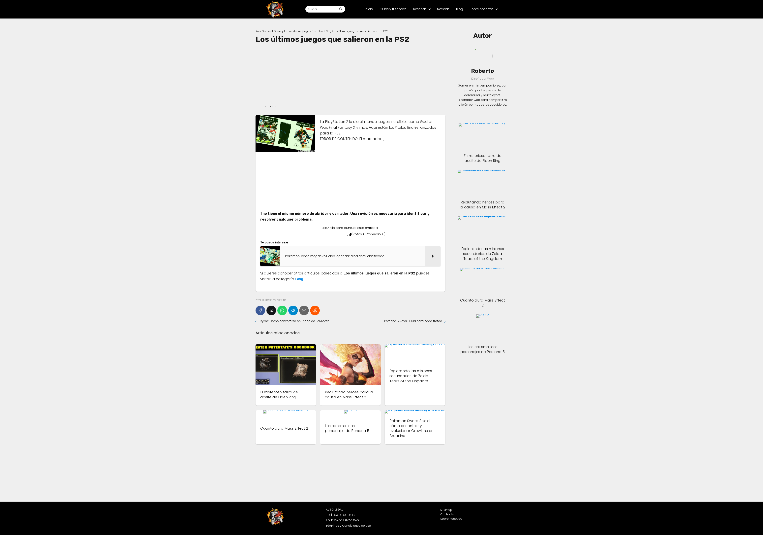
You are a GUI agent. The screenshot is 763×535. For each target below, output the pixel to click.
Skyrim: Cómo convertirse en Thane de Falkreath (294, 321)
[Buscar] (341, 9)
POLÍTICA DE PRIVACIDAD (342, 520)
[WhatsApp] (282, 310)
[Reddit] (315, 310)
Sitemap (446, 510)
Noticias (443, 9)
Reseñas (419, 9)
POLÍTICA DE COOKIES (340, 515)
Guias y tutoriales (393, 9)
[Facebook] (260, 310)
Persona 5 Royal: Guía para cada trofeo (413, 321)
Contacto (447, 514)
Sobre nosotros (482, 9)
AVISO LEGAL (334, 510)
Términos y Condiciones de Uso (348, 526)
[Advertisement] (350, 73)
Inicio (369, 9)
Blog (459, 9)
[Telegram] (293, 310)
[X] (271, 310)
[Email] (304, 310)
